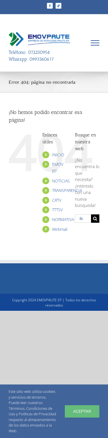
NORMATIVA (63, 219)
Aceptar (82, 411)
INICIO (58, 154)
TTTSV (57, 209)
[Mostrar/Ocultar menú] (95, 42)
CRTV (56, 200)
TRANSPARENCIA (67, 190)
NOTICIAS (61, 181)
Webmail (59, 229)
